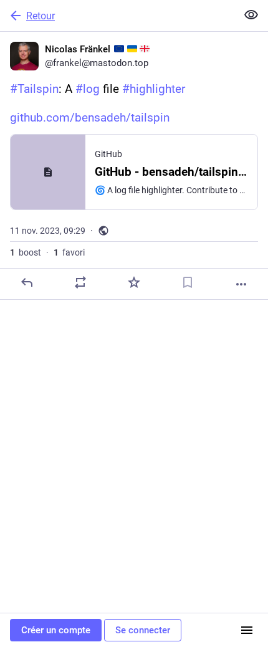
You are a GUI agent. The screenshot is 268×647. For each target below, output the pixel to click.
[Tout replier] (251, 15)
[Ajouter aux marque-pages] (187, 282)
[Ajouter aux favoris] (134, 282)
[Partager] (80, 282)
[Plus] (241, 284)
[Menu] (247, 630)
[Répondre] (26, 282)
